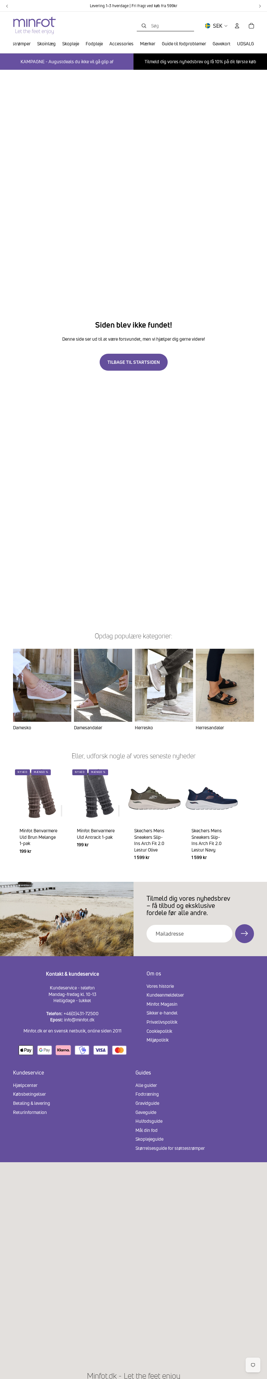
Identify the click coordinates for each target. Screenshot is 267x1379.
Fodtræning (147, 1094)
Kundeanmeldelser (165, 995)
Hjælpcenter (25, 1085)
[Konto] (237, 26)
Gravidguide (147, 1103)
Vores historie (160, 986)
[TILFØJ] (61, 811)
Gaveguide (145, 1112)
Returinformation (30, 1112)
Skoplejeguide (149, 1139)
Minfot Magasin (162, 1004)
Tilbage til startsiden (133, 362)
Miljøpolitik (158, 1040)
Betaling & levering (31, 1103)
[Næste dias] (246, 817)
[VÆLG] (171, 811)
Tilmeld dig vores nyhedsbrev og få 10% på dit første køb (200, 61)
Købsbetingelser (29, 1094)
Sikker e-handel (162, 1013)
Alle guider (146, 1085)
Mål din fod (146, 1130)
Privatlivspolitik (162, 1022)
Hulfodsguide (148, 1121)
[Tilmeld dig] (244, 933)
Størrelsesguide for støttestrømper (170, 1148)
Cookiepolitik (159, 1031)
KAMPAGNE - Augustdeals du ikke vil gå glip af (67, 61)
